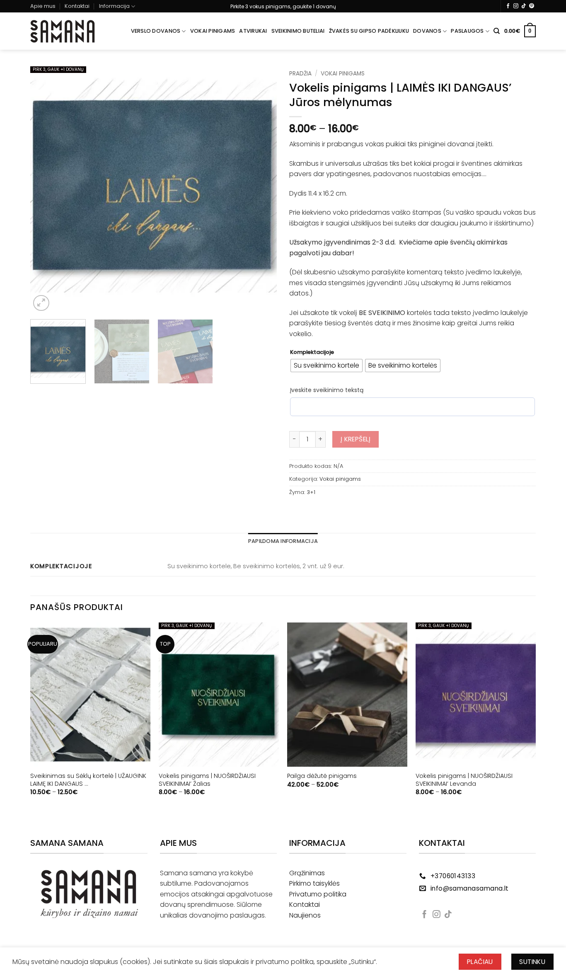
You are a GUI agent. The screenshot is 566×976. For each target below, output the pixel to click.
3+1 (311, 492)
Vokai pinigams (212, 30)
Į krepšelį (356, 439)
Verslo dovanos (156, 30)
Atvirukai (253, 30)
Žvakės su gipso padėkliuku (369, 30)
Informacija (114, 6)
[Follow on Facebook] (508, 6)
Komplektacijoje (312, 352)
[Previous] (45, 189)
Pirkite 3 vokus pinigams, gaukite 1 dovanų (283, 6)
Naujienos (305, 915)
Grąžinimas (307, 873)
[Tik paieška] (496, 31)
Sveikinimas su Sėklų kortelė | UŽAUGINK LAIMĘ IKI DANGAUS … (88, 779)
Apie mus (43, 6)
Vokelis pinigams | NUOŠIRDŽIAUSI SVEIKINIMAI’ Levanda (464, 779)
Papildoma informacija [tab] (283, 541)
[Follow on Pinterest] (531, 6)
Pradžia (300, 73)
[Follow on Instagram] (515, 6)
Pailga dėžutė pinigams (322, 776)
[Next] (261, 189)
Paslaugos (467, 30)
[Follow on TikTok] (523, 6)
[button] (520, 31)
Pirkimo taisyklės (314, 883)
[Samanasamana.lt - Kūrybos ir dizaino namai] (62, 31)
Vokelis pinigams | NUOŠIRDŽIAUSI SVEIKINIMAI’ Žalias (207, 779)
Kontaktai (77, 6)
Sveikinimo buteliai (298, 30)
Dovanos (427, 30)
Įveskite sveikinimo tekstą (326, 390)
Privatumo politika (317, 894)
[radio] (326, 365)
